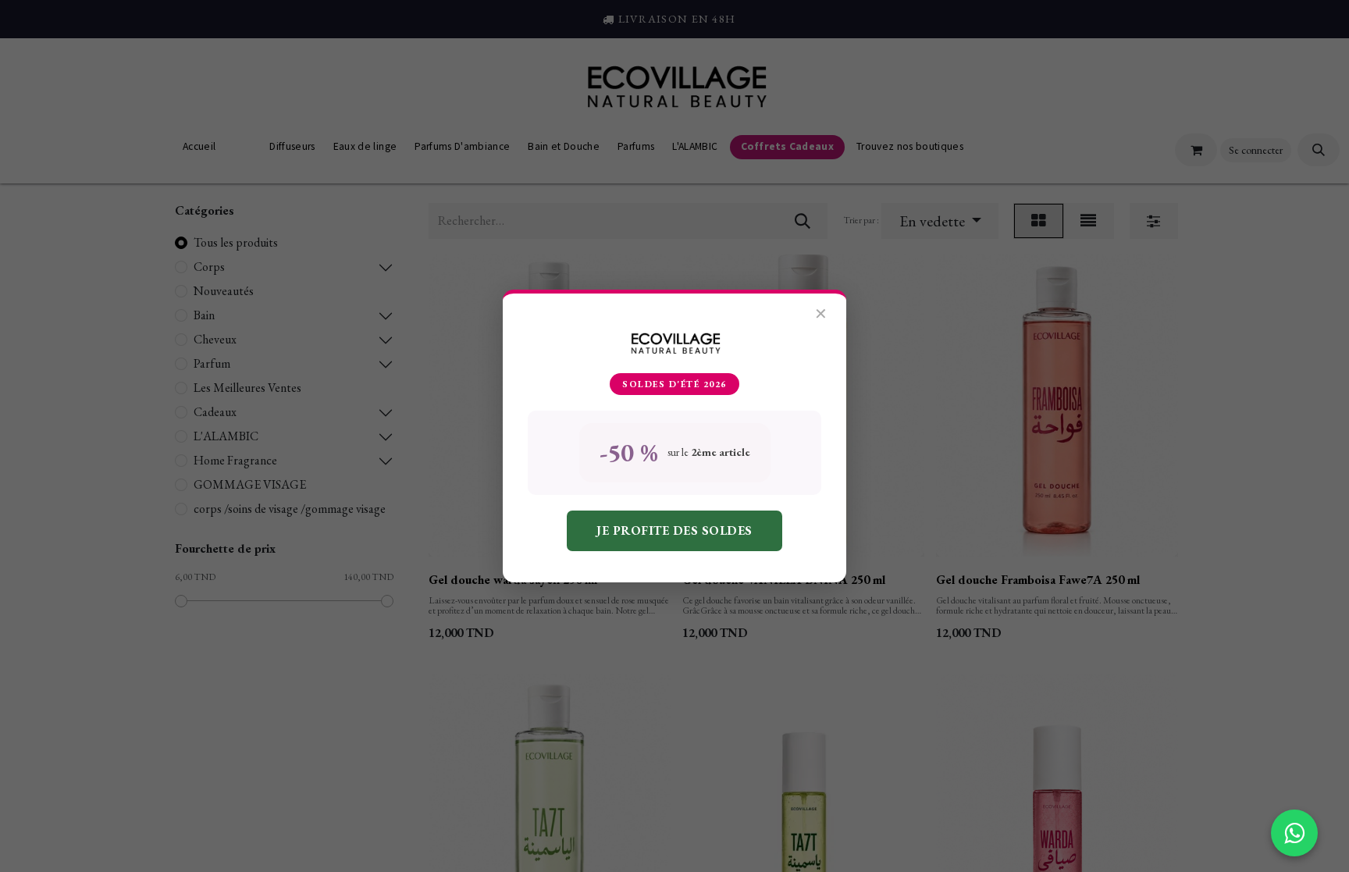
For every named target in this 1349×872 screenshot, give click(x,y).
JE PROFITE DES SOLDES (674, 530)
